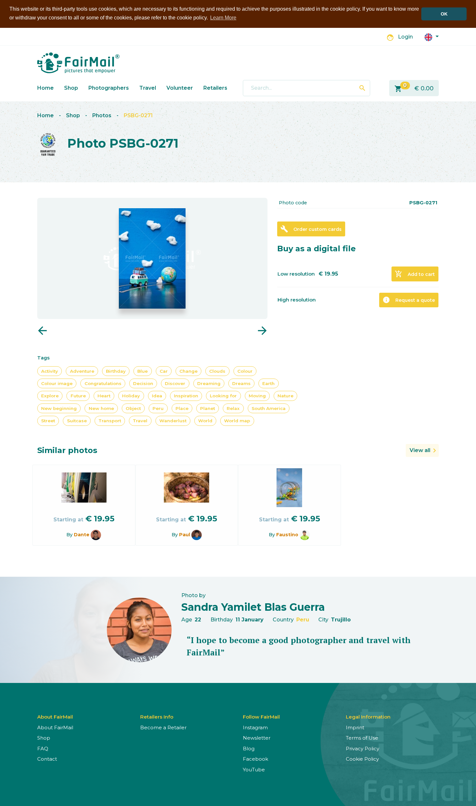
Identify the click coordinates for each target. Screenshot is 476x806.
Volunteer (179, 88)
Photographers (108, 88)
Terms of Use (362, 738)
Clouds (217, 371)
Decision (143, 383)
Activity (49, 371)
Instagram (255, 727)
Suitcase (77, 420)
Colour (245, 371)
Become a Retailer (163, 727)
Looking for (223, 395)
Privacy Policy (362, 748)
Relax (233, 408)
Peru (158, 408)
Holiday (131, 395)
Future (78, 395)
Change (188, 371)
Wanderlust (173, 420)
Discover (175, 383)
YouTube (254, 769)
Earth (268, 383)
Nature (285, 395)
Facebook (255, 759)
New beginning (59, 408)
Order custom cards (311, 229)
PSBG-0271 (138, 115)
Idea (157, 395)
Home (45, 88)
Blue (142, 371)
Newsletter (256, 738)
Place (182, 408)
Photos (101, 115)
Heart (103, 395)
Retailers (215, 88)
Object (133, 408)
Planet (207, 408)
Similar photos (67, 450)
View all (420, 450)
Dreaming (209, 383)
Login (405, 37)
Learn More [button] (223, 17)
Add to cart (415, 274)
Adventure (82, 371)
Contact (47, 759)
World (205, 420)
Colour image (57, 383)
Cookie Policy (362, 759)
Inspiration (186, 395)
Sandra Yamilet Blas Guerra (253, 607)
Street (48, 420)
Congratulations (103, 383)
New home (101, 408)
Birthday (116, 371)
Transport (109, 420)
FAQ (42, 748)
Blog (249, 748)
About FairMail (55, 727)
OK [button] (444, 14)
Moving (257, 395)
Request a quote (408, 300)
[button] (432, 36)
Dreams (241, 383)
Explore (50, 395)
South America (269, 408)
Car (164, 371)
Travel (147, 88)
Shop (71, 88)
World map (237, 420)
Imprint (355, 727)
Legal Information (368, 717)
